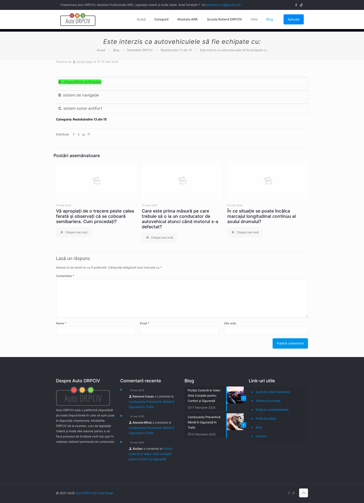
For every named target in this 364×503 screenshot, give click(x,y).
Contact (261, 436)
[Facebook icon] (296, 5)
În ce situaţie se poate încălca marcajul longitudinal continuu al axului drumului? (261, 216)
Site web (230, 323)
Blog (116, 50)
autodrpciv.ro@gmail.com (223, 5)
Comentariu (65, 276)
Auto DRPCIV (85, 493)
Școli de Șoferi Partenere (273, 392)
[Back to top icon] (303, 492)
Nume (61, 323)
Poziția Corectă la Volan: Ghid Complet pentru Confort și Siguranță (150, 454)
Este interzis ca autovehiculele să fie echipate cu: (234, 50)
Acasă (101, 50)
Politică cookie (266, 418)
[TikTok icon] (301, 5)
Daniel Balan (84, 61)
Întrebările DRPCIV (140, 50)
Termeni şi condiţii (268, 401)
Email (144, 323)
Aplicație (294, 19)
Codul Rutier (104, 493)
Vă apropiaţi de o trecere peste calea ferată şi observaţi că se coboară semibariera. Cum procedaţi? (95, 216)
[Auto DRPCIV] (77, 19)
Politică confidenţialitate (272, 409)
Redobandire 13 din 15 (176, 50)
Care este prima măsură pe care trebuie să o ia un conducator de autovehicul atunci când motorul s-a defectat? (180, 218)
